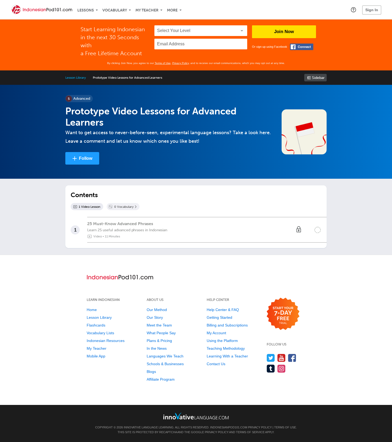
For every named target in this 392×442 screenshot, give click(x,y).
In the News (157, 348)
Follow (85, 158)
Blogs (151, 371)
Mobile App (96, 356)
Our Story (155, 317)
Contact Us (216, 364)
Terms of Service (250, 432)
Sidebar (318, 77)
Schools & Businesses (165, 364)
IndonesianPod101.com (228, 427)
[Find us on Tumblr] (271, 368)
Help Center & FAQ (223, 310)
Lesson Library (75, 77)
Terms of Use (163, 63)
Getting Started (219, 317)
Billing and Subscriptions (227, 325)
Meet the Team (159, 325)
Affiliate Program (161, 379)
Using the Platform (222, 341)
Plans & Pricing (159, 341)
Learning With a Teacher (227, 356)
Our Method (157, 310)
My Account (216, 333)
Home (92, 310)
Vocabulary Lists (100, 333)
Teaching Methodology (226, 348)
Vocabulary (114, 10)
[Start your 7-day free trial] (283, 314)
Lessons (85, 10)
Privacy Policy (180, 63)
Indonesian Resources (106, 341)
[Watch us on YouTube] (281, 358)
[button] (353, 9)
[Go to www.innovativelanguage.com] (196, 416)
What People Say (161, 333)
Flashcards (96, 325)
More (172, 10)
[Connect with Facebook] (301, 47)
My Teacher (146, 10)
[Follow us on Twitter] (271, 358)
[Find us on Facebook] (292, 358)
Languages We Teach (165, 356)
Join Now (284, 31)
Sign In (371, 10)
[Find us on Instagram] (281, 368)
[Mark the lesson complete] (317, 230)
